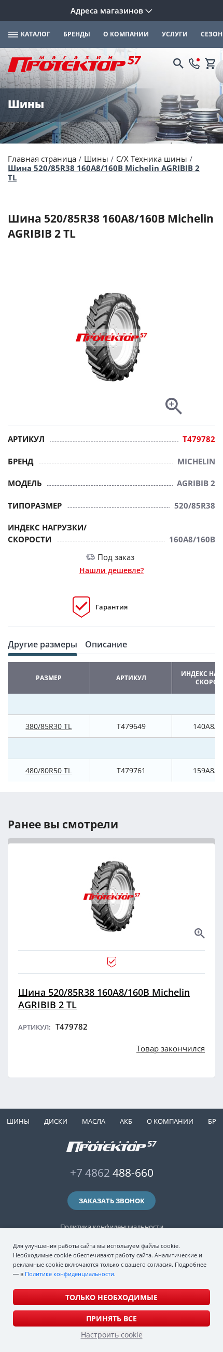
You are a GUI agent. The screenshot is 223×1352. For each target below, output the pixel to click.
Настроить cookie (112, 1335)
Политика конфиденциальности (111, 1226)
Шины (96, 158)
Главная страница (42, 158)
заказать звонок (112, 1200)
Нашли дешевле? (111, 570)
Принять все (111, 1318)
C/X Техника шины (151, 158)
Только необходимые (111, 1297)
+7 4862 (112, 1172)
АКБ (126, 1121)
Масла (93, 1121)
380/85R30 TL (48, 726)
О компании (170, 1121)
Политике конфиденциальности (69, 1274)
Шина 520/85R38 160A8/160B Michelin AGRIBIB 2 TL (104, 173)
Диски (55, 1121)
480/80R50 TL (48, 770)
